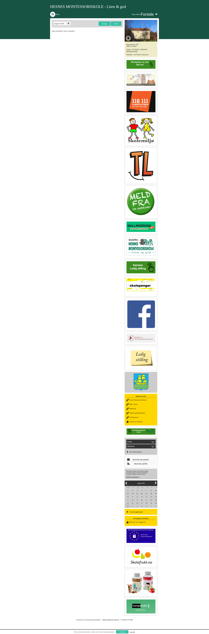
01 (151, 490)
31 (146, 490)
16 (156, 497)
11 (132, 497)
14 (146, 497)
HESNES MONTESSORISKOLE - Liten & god (88, 6)
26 (137, 503)
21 (146, 500)
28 (132, 490)
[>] (155, 484)
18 (132, 500)
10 (128, 497)
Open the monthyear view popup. (69, 23)
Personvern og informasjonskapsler (88, 620)
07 (146, 494)
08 (151, 494)
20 (142, 500)
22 (151, 500)
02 (156, 490)
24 (128, 503)
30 (142, 490)
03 (128, 494)
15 (151, 497)
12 (137, 497)
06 (142, 494)
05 (137, 494)
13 (142, 497)
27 (128, 490)
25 (132, 503)
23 (156, 500)
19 (137, 500)
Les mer (132, 632)
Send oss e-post (131, 51)
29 (137, 490)
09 (156, 494)
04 (132, 494)
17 (128, 500)
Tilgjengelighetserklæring (110, 620)
